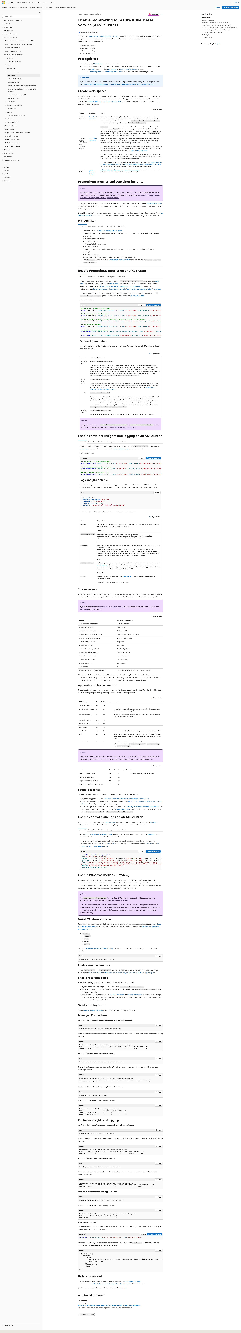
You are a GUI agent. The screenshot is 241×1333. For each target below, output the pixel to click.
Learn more (122, 1288)
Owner (92, 69)
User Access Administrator (129, 69)
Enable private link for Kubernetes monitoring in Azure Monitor (126, 799)
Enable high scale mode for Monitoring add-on (142, 807)
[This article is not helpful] (220, 44)
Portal (218, 7)
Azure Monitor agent (154, 203)
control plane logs (137, 296)
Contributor (98, 64)
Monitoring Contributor (113, 72)
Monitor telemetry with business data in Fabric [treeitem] (20, 41)
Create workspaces (208, 20)
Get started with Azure (230, 7)
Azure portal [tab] (111, 226)
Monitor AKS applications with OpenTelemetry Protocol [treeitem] (22, 90)
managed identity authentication (110, 231)
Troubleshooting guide (132, 1281)
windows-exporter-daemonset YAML (99, 948)
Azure (86, 14)
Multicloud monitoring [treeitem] (12, 143)
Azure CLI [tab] (83, 226)
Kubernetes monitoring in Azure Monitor (103, 36)
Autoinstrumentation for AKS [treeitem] (17, 95)
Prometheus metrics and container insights (215, 22)
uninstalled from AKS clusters (119, 260)
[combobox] (21, 16)
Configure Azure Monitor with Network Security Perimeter (142, 164)
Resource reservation (119, 901)
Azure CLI (151, 834)
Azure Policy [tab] (121, 226)
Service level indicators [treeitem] (12, 139)
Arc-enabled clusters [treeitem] (14, 79)
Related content (207, 37)
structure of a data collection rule (110, 607)
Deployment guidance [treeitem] (14, 61)
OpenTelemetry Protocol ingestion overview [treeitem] (22, 85)
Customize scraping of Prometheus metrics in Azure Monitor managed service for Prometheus (127, 289)
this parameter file (134, 995)
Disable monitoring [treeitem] (14, 82)
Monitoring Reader (95, 72)
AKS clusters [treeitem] (12, 75)
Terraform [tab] (101, 226)
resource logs (111, 822)
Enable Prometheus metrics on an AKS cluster (216, 25)
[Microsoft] (3, 2)
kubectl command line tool (93, 1010)
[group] (120, 322)
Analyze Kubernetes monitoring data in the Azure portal (111, 1284)
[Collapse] (40, 12)
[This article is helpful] (217, 44)
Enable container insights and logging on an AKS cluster (220, 27)
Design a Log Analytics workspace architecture (104, 101)
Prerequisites (206, 17)
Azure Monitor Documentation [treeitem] (13, 20)
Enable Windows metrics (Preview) (212, 32)
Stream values (126, 576)
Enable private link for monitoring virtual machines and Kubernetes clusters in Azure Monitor (118, 84)
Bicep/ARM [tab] (91, 226)
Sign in (236, 2)
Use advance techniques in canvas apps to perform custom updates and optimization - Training (109, 1305)
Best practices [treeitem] (11, 68)
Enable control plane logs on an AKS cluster (215, 30)
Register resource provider (139, 150)
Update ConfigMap (123, 809)
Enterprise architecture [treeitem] (12, 146)
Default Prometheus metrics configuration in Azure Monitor (120, 286)
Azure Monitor (94, 14)
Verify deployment (207, 35)
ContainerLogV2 (102, 565)
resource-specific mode (106, 844)
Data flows (84, 609)
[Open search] (232, 2)
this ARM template (116, 995)
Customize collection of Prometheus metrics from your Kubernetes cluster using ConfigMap (122, 973)
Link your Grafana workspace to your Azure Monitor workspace (120, 170)
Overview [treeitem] (10, 58)
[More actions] (161, 14)
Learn (80, 14)
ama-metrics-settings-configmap (122, 427)
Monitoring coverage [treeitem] (11, 136)
